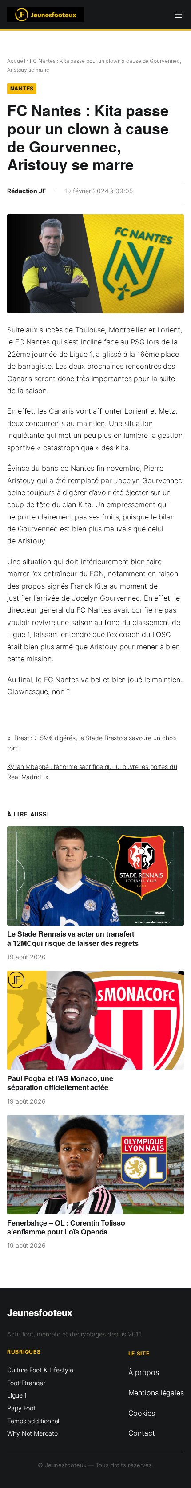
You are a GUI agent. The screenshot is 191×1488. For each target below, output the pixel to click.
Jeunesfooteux (39, 1312)
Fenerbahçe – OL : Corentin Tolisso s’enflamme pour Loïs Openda (66, 1227)
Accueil (16, 61)
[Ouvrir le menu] (178, 14)
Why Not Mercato (32, 1433)
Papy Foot (21, 1408)
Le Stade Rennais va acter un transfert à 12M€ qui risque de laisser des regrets (73, 938)
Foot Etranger (26, 1382)
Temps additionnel (33, 1421)
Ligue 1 (17, 1395)
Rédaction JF (26, 191)
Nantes (22, 88)
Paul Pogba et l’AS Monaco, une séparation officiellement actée (60, 1083)
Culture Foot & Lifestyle (40, 1370)
